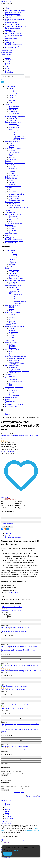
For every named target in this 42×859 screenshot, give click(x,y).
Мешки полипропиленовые (14, 35)
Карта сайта (9, 72)
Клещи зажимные (14, 205)
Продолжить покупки (19, 840)
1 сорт (15, 132)
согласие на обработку (19, 777)
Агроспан (12, 166)
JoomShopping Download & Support (32, 796)
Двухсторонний (14, 113)
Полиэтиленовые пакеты (13, 33)
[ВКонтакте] (2, 529)
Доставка (8, 63)
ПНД (10, 189)
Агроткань (12, 170)
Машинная (12, 95)
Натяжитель (13, 203)
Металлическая (14, 198)
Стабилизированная (19, 138)
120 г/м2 (11, 143)
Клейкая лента (9, 21)
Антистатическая (18, 136)
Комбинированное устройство (19, 207)
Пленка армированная (12, 14)
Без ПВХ (12, 180)
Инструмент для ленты (12, 28)
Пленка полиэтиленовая (13, 12)
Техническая (13, 124)
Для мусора (12, 191)
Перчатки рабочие (11, 23)
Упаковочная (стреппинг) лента (15, 26)
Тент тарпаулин (10, 42)
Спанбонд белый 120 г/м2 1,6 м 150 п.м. (14, 631)
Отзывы (7, 61)
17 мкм (15, 90)
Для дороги (12, 230)
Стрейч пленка (10, 7)
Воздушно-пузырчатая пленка (15, 10)
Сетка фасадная (10, 31)
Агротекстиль (13, 168)
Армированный (14, 106)
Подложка (12, 157)
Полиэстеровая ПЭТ (15, 196)
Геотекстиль (9, 37)
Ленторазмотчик (14, 209)
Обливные (12, 184)
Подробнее (16, 850)
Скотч (7, 8)
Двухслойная (13, 118)
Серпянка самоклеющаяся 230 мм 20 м (13, 750)
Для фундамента (14, 232)
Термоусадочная (14, 127)
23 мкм (15, 93)
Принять (7, 854)
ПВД (10, 129)
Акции (7, 68)
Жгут (10, 156)
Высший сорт (17, 131)
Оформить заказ (6, 840)
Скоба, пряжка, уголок (16, 200)
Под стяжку (16, 125)
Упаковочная (17, 140)
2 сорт (15, 134)
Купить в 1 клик (7, 524)
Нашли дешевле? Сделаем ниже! (12, 515)
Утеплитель (12, 159)
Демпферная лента (11, 47)
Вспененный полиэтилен (13, 15)
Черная (11, 97)
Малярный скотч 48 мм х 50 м (11, 610)
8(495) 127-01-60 (6, 51)
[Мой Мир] (7, 529)
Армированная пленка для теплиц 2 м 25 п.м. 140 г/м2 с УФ (21, 671)
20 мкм (15, 92)
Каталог (7, 58)
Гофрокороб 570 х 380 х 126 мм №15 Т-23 (14, 708)
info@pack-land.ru (6, 52)
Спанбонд (8, 17)
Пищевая (12, 101)
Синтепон (8, 30)
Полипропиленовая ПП (16, 195)
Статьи (7, 66)
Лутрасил (12, 173)
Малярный (12, 109)
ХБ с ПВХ (12, 182)
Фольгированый (14, 152)
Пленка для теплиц (11, 39)
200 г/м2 (11, 147)
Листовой (12, 150)
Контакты (8, 70)
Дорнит (7, 40)
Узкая (10, 102)
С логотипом (13, 111)
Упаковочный (13, 108)
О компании (9, 59)
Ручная (11, 88)
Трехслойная (13, 120)
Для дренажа (13, 226)
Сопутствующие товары (13, 537)
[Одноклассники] (5, 529)
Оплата (7, 65)
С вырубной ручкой (15, 218)
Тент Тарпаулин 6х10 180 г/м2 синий (13, 689)
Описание (8, 533)
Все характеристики (7, 451)
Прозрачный (13, 592)
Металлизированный (16, 115)
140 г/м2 (11, 145)
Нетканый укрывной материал (15, 19)
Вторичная (12, 99)
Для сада (11, 228)
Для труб (12, 154)
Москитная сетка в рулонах (14, 46)
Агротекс (12, 171)
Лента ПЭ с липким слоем (13, 44)
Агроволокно (13, 175)
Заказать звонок (6, 54)
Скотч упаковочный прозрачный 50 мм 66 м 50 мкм (18, 650)
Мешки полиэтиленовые (13, 24)
